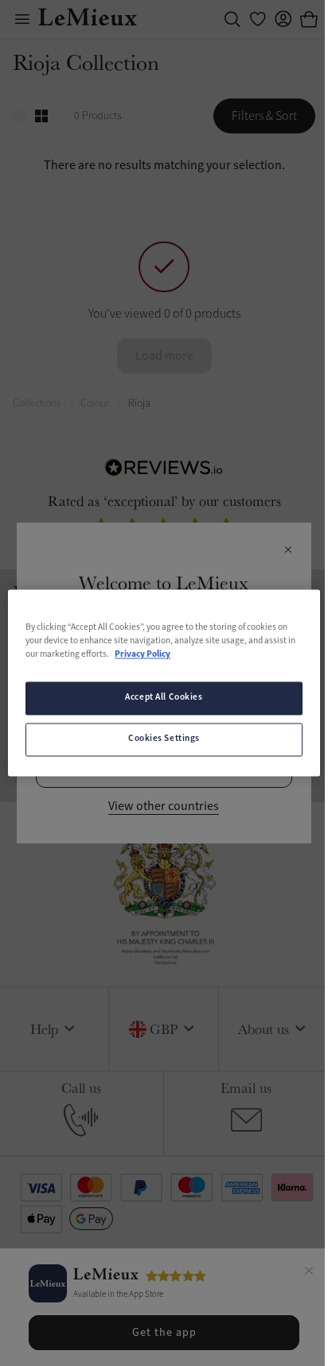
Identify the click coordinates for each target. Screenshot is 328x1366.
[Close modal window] (288, 550)
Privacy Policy (142, 655)
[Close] (309, 1273)
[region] (163, 682)
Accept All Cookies (163, 698)
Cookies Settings (164, 739)
